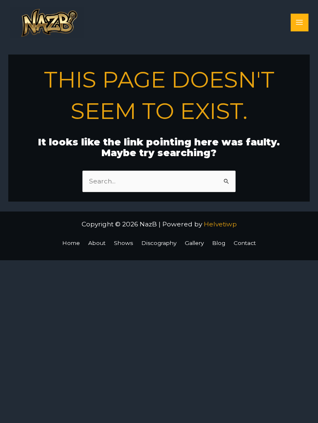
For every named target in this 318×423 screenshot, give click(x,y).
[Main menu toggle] (299, 22)
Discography (158, 243)
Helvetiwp (220, 224)
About (97, 243)
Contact (245, 243)
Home (71, 243)
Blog (218, 243)
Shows (123, 243)
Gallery (194, 243)
